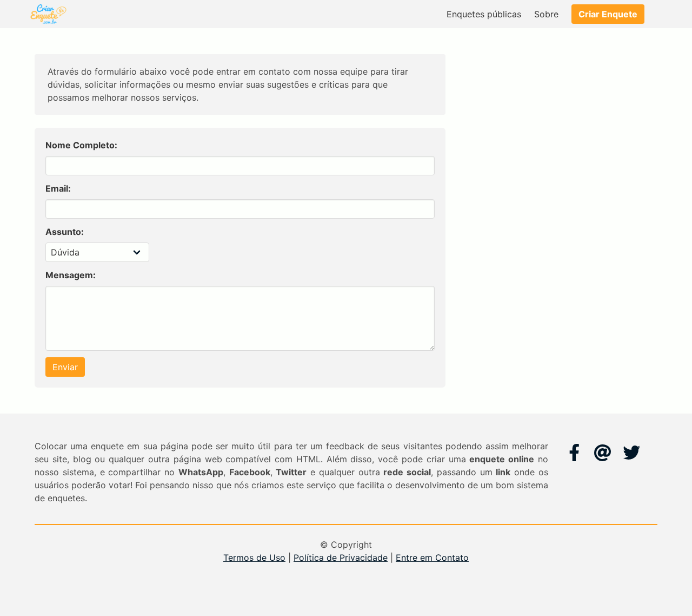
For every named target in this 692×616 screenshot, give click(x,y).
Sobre (546, 14)
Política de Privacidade (341, 557)
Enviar (65, 367)
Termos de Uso (254, 557)
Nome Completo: (81, 145)
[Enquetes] (47, 14)
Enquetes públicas (484, 14)
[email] (603, 453)
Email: (58, 188)
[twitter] (631, 453)
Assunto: (64, 231)
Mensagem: (70, 275)
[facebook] (574, 453)
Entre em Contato (432, 557)
